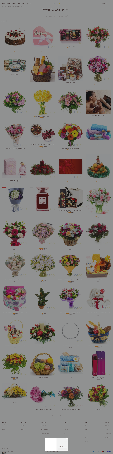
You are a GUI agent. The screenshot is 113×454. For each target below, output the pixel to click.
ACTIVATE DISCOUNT (62, 447)
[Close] (67, 435)
